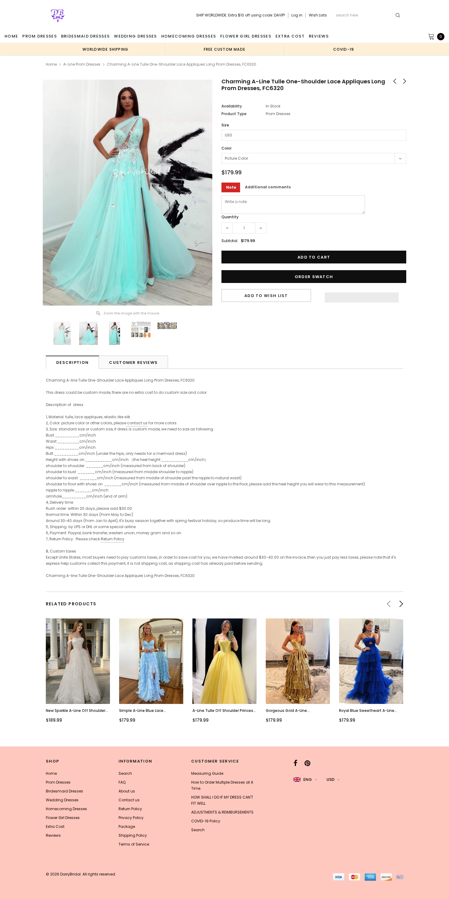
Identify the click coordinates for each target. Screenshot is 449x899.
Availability (231, 106)
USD (330, 779)
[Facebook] (296, 763)
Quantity (230, 216)
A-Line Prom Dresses (81, 64)
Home (51, 64)
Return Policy (112, 539)
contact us (137, 423)
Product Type (233, 113)
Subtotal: (229, 240)
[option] (105, 49)
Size (225, 125)
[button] (361, 296)
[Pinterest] (307, 763)
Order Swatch (314, 277)
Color (226, 148)
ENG (307, 779)
